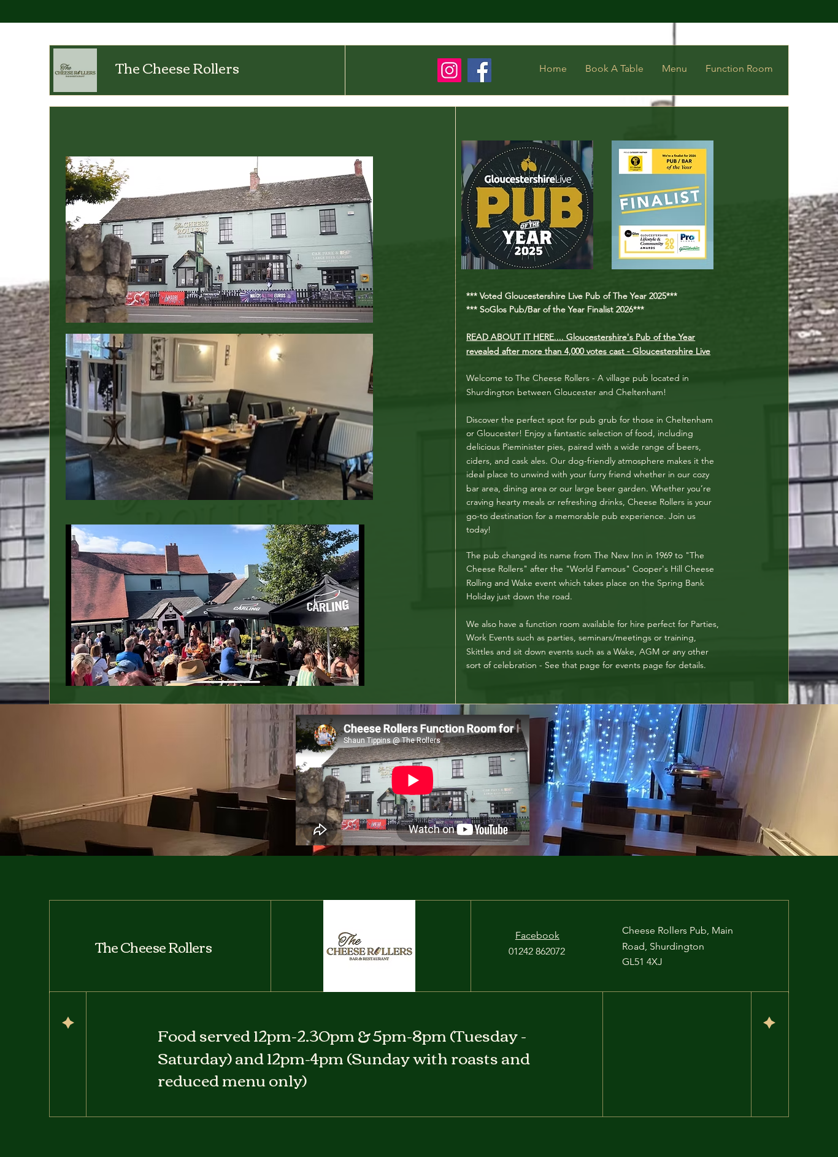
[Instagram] (449, 70)
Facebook (537, 935)
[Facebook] (479, 70)
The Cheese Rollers (177, 67)
